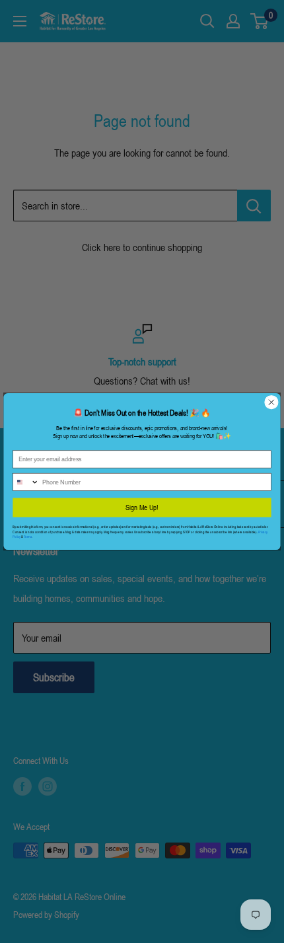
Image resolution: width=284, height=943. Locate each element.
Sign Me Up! (141, 508)
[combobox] (26, 481)
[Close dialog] (272, 402)
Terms (28, 536)
